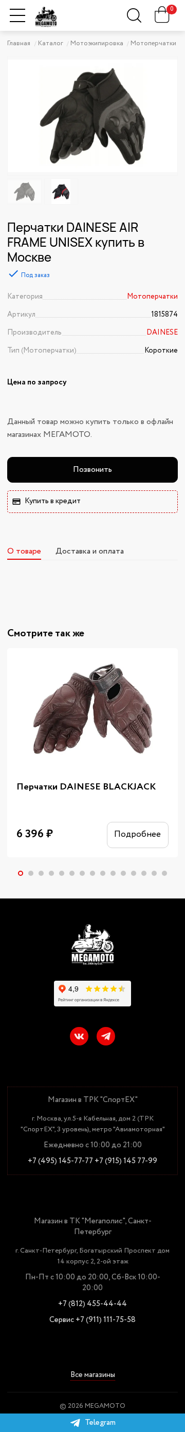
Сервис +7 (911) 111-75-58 (92, 1320)
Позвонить (92, 469)
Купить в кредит (53, 501)
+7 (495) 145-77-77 (60, 1161)
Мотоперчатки (152, 296)
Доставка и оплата (89, 551)
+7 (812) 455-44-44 (92, 1304)
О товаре (24, 551)
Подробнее (137, 834)
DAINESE (162, 332)
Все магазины (92, 1376)
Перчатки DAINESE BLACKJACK (86, 787)
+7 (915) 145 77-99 (126, 1161)
